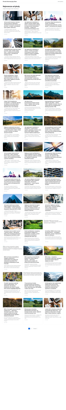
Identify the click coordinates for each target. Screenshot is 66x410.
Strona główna (60, 1)
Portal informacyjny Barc (10, 1)
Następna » (35, 328)
